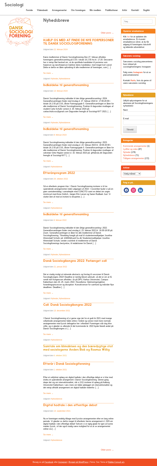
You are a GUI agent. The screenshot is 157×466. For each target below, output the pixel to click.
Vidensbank (42, 10)
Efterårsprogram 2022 (59, 173)
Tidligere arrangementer (133, 158)
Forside (29, 10)
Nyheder (54, 79)
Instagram (138, 72)
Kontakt (135, 10)
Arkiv (124, 10)
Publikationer (111, 10)
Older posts (107, 33)
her (128, 36)
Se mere (48, 73)
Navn (125, 110)
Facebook (49, 462)
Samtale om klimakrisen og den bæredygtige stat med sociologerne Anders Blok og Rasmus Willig (78, 347)
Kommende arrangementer (135, 146)
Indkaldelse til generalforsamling (66, 85)
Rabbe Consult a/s (116, 462)
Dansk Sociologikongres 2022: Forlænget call (75, 261)
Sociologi (14, 5)
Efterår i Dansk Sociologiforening (66, 364)
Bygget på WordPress (78, 462)
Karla (133, 80)
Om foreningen (78, 10)
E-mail (126, 118)
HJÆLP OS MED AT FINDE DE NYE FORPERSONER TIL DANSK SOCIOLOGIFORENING (78, 41)
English (146, 10)
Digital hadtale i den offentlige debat (70, 405)
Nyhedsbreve (64, 79)
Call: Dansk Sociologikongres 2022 (67, 305)
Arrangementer (59, 10)
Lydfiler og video (130, 149)
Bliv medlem (95, 10)
